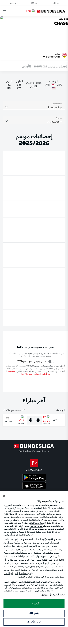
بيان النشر (9, 573)
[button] (4, 11)
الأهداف (26, 66)
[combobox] (34, 108)
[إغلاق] (4, 496)
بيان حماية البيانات (23, 573)
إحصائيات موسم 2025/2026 (50, 66)
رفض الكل (34, 613)
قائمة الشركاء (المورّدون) (53, 595)
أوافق (36, 604)
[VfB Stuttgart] (64, 55)
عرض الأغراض (34, 622)
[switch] (51, 361)
